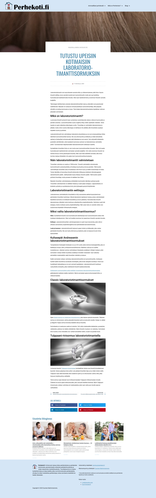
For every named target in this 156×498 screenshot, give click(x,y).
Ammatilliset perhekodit (96, 6)
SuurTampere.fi (86, 484)
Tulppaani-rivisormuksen (68, 368)
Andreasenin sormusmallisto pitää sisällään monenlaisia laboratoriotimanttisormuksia (75, 270)
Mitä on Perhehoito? (114, 6)
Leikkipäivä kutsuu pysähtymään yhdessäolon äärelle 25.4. (105, 444)
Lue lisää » (34, 457)
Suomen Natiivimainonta (102, 468)
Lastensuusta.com (87, 482)
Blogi (126, 6)
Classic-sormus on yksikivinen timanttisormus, (67, 317)
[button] (63, 405)
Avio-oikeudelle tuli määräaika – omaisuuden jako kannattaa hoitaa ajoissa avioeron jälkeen (46, 444)
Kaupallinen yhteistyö (78, 47)
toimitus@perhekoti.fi (99, 465)
